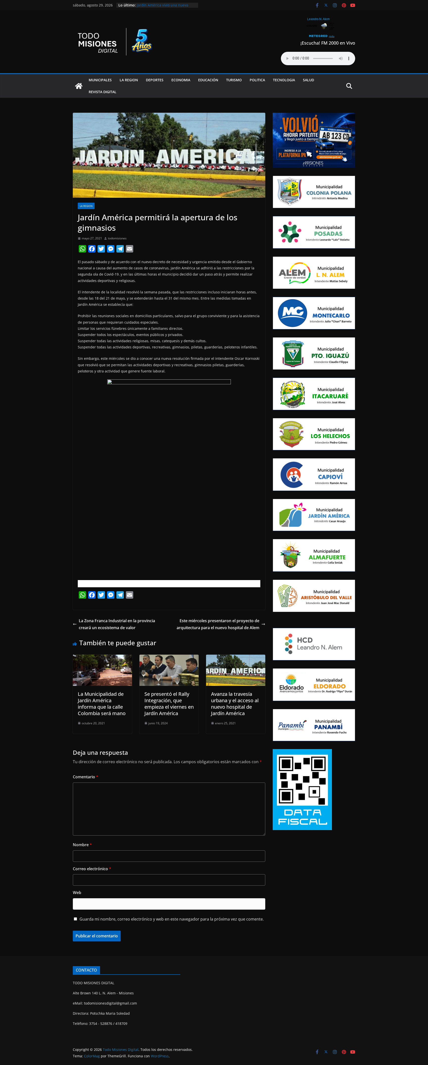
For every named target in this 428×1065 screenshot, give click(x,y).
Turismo (234, 80)
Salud (308, 80)
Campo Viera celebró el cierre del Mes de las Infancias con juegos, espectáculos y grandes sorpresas (165, 7)
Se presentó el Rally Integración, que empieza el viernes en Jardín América (169, 704)
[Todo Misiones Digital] (79, 86)
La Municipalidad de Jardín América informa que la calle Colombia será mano (102, 704)
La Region (129, 80)
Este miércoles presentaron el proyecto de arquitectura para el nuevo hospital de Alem (218, 624)
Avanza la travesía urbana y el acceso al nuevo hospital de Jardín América (235, 704)
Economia (180, 80)
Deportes (154, 80)
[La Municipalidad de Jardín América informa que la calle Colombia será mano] (102, 658)
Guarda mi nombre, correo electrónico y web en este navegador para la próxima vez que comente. (172, 919)
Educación (208, 80)
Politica (257, 80)
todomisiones (117, 238)
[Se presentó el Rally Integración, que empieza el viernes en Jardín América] (169, 658)
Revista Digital (102, 91)
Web (77, 892)
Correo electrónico (92, 868)
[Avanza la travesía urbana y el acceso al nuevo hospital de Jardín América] (235, 658)
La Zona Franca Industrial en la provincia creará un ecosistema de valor (117, 624)
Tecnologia (284, 80)
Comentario (85, 777)
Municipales (100, 80)
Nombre (82, 844)
